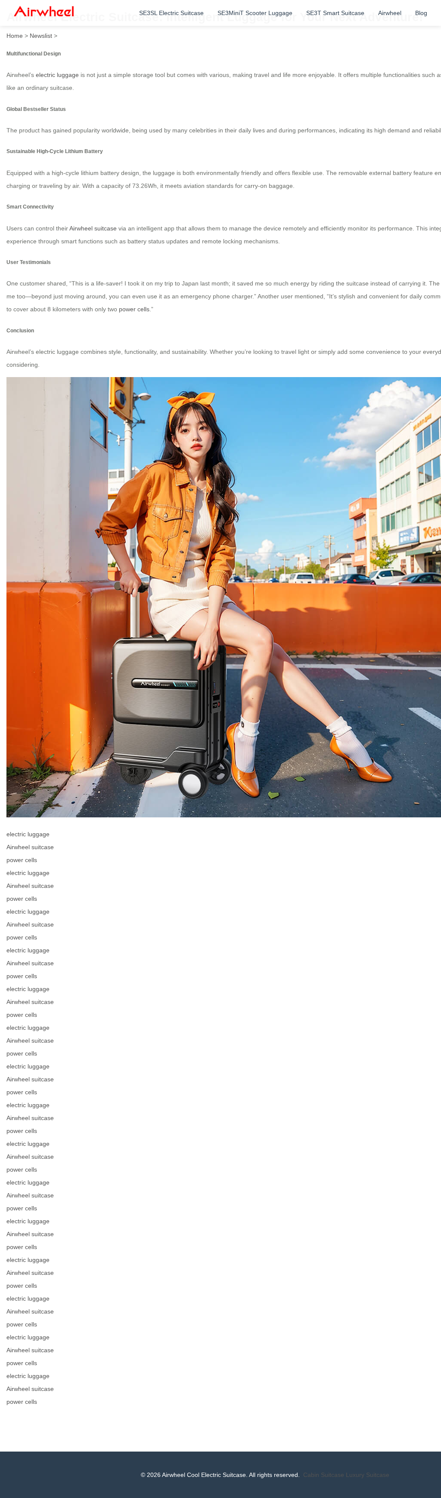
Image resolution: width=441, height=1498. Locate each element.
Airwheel (389, 12)
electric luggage (57, 74)
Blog (421, 12)
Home (14, 35)
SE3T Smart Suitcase (335, 12)
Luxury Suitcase (367, 1474)
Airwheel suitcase (93, 228)
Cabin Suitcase (323, 1474)
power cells (134, 309)
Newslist (41, 35)
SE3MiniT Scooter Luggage (254, 12)
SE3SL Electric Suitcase (171, 12)
